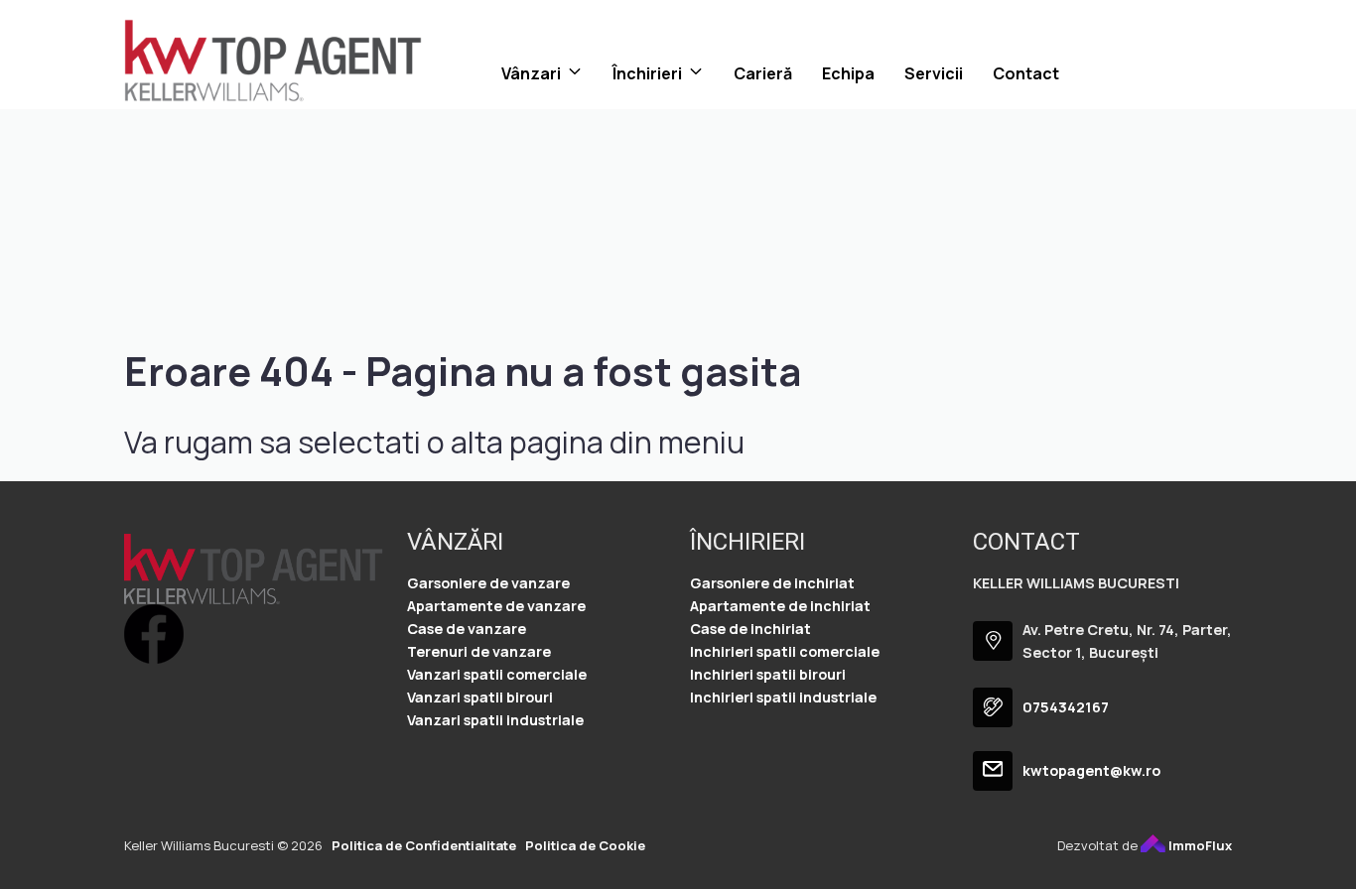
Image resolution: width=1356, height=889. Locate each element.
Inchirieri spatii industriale (783, 697)
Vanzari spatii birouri (480, 697)
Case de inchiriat (750, 628)
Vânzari (531, 73)
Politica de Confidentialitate (424, 845)
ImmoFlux (1198, 845)
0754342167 (1065, 707)
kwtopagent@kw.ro (1091, 770)
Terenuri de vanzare (479, 651)
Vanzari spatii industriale (495, 719)
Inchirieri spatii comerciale (785, 651)
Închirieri (647, 73)
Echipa (848, 73)
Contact (1026, 73)
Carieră (763, 73)
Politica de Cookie (585, 845)
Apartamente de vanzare (496, 605)
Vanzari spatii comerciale (497, 674)
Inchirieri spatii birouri (768, 674)
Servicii (933, 73)
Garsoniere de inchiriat (772, 582)
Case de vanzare (466, 628)
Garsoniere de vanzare (488, 582)
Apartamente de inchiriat (780, 605)
